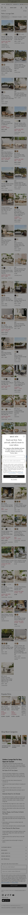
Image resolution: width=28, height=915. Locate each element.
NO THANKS (14, 479)
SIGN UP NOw (14, 476)
